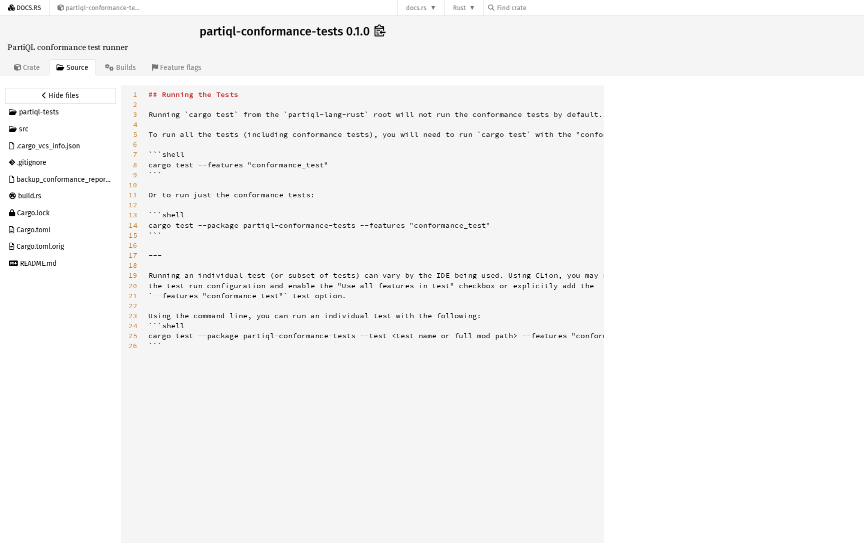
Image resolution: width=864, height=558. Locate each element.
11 (133, 194)
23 (133, 315)
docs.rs (416, 7)
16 (133, 245)
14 (133, 225)
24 (133, 325)
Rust (459, 7)
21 (133, 295)
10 (133, 184)
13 (133, 214)
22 (133, 305)
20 (133, 285)
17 (133, 255)
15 (133, 235)
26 (133, 345)
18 (133, 265)
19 (133, 275)
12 (133, 204)
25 (133, 335)
